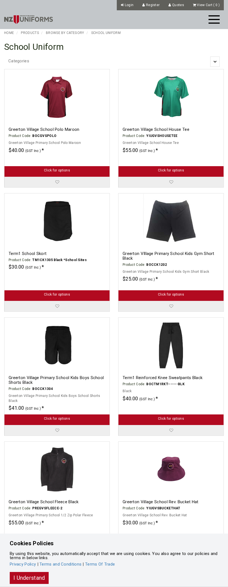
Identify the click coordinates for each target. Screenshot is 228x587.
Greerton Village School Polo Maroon (44, 129)
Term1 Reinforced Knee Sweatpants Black (162, 377)
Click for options (57, 170)
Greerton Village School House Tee (156, 129)
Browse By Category (65, 33)
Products (30, 33)
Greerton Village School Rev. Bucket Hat (161, 501)
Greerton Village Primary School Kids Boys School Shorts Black (56, 380)
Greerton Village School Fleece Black (44, 501)
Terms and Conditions (60, 564)
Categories (18, 60)
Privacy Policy (23, 564)
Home (9, 33)
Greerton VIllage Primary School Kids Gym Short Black (168, 256)
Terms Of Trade (100, 564)
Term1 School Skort (27, 253)
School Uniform (106, 33)
